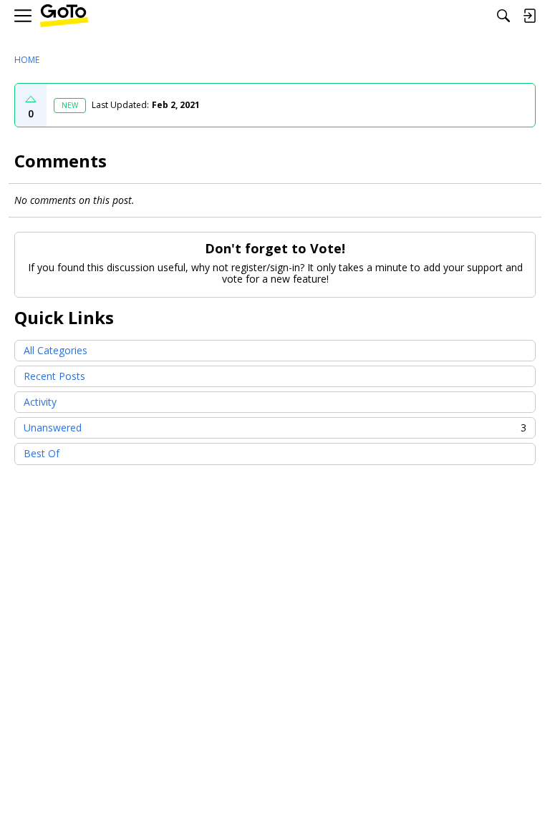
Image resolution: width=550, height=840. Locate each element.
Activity (40, 402)
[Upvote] (30, 99)
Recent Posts (54, 376)
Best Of (41, 453)
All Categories (55, 350)
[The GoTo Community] (64, 16)
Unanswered (275, 427)
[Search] (503, 15)
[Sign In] (529, 15)
